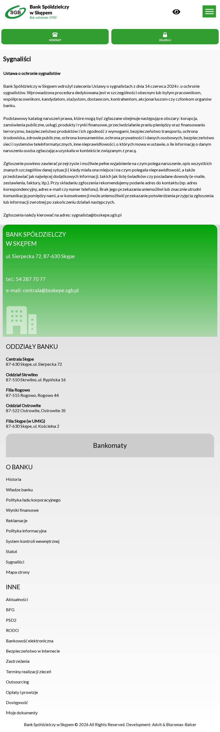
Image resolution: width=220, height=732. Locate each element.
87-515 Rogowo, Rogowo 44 (32, 392)
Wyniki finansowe (22, 510)
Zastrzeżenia (18, 661)
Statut (11, 551)
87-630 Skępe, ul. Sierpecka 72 (34, 361)
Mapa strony (18, 571)
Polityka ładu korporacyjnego (33, 499)
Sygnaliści (17, 59)
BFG (10, 609)
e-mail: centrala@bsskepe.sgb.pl (42, 290)
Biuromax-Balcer (181, 724)
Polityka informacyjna (26, 530)
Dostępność (17, 702)
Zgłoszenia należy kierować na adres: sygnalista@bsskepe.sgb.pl (62, 214)
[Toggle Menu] (209, 11)
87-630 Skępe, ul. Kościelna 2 (32, 423)
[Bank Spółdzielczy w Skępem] (36, 18)
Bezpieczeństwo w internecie (33, 650)
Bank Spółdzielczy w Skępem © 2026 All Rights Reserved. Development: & (110, 724)
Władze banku (19, 489)
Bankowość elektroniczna (29, 640)
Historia (13, 479)
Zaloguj (165, 40)
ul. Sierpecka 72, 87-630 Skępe (40, 256)
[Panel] (176, 11)
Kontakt (55, 40)
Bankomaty (110, 445)
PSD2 (11, 620)
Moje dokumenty (22, 712)
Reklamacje (16, 520)
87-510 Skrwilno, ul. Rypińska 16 (36, 377)
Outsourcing (17, 681)
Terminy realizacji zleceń (28, 671)
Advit (157, 724)
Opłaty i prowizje (22, 692)
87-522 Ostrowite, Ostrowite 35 (36, 408)
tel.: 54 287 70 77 (26, 279)
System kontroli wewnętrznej (32, 541)
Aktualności (17, 599)
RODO (12, 630)
